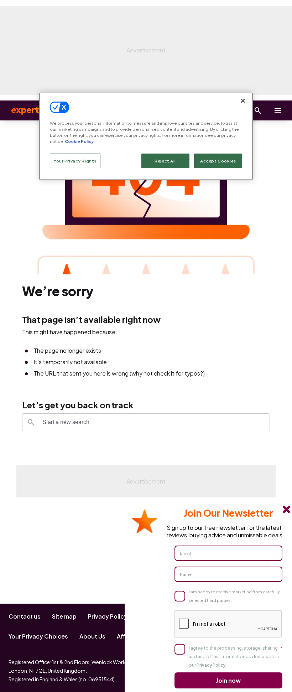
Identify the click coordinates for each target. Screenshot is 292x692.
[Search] (31, 422)
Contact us (25, 616)
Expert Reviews (35, 110)
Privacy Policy (107, 616)
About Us (92, 636)
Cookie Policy (79, 141)
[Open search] (257, 110)
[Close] (243, 101)
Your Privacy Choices (38, 636)
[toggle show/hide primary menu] (277, 110)
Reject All (165, 160)
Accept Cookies (218, 160)
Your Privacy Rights (75, 160)
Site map (64, 616)
